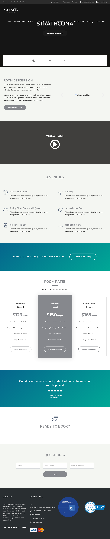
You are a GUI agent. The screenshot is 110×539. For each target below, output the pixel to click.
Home (8, 21)
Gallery (90, 21)
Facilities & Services (62, 21)
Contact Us (101, 21)
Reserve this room (55, 33)
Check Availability (83, 256)
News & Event (79, 21)
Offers (30, 21)
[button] (62, 95)
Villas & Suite (19, 21)
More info (99, 60)
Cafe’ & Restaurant (44, 21)
